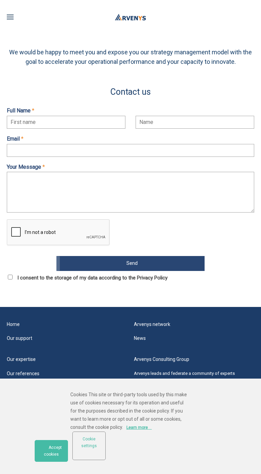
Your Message (26, 167)
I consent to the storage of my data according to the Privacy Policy (92, 278)
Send (132, 263)
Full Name (20, 110)
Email (15, 138)
